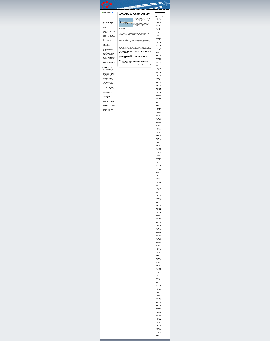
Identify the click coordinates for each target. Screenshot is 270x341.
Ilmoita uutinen (105, 63)
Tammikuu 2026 (158, 28)
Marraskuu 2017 (158, 168)
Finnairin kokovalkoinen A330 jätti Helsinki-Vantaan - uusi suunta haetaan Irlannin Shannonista (108, 103)
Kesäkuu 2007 (158, 319)
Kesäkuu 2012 (158, 261)
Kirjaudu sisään (138, 64)
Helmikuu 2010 (158, 295)
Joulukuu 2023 (158, 64)
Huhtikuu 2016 (158, 195)
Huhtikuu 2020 (158, 126)
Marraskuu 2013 (158, 236)
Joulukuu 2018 (158, 149)
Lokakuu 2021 (158, 101)
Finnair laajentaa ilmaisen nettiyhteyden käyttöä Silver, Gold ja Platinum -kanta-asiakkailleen (109, 53)
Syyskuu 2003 (158, 334)
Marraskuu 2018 (158, 151)
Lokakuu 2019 (158, 135)
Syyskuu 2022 (158, 85)
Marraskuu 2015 (158, 202)
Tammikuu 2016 (158, 199)
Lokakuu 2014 (158, 221)
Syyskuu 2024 (158, 51)
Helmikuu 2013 (158, 249)
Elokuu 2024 (158, 52)
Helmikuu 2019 (158, 146)
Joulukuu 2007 (158, 315)
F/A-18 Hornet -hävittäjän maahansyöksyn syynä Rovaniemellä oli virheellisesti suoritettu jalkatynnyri (108, 94)
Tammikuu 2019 (158, 148)
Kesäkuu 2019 (158, 141)
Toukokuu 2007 (158, 321)
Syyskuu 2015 (158, 205)
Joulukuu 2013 (158, 235)
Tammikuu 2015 (158, 216)
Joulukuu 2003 (158, 329)
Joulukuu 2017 (158, 166)
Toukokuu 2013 (158, 245)
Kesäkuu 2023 (158, 72)
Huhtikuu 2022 (158, 92)
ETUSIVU (125, 9)
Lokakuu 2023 (158, 66)
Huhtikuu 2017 (158, 178)
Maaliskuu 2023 (158, 76)
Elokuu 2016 (158, 189)
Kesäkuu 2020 (158, 124)
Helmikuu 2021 (158, 112)
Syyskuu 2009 (158, 302)
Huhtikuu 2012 (158, 264)
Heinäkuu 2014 (158, 225)
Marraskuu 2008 (158, 309)
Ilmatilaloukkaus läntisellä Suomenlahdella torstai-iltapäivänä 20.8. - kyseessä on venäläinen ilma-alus (109, 48)
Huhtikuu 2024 (158, 58)
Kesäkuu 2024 (158, 55)
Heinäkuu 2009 (158, 303)
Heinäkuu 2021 (158, 105)
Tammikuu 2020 (158, 131)
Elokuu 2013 (158, 241)
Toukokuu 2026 (158, 22)
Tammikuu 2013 (158, 251)
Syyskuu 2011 (158, 273)
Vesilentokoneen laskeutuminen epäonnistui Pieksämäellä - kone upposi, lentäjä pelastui (108, 39)
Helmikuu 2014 (158, 232)
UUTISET (129, 9)
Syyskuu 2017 (158, 171)
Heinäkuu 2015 (158, 208)
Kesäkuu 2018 (158, 158)
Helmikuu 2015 (158, 215)
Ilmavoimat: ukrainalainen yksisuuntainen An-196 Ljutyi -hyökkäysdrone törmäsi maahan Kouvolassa (108, 84)
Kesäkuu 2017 (158, 175)
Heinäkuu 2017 (158, 174)
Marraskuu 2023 (158, 65)
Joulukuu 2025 (158, 29)
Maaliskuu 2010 (158, 294)
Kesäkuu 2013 (158, 244)
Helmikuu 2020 (158, 129)
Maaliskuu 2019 (158, 145)
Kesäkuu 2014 (158, 226)
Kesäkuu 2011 (158, 278)
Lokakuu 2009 (158, 301)
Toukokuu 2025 (158, 39)
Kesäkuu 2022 (158, 89)
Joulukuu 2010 (158, 286)
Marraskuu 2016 (158, 185)
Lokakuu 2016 (158, 186)
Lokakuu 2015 (158, 203)
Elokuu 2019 (158, 138)
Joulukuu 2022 (158, 81)
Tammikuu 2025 (158, 45)
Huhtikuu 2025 (158, 41)
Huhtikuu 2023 (158, 75)
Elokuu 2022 (158, 86)
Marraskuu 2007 (158, 316)
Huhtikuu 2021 (158, 109)
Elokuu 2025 (158, 35)
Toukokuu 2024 (158, 56)
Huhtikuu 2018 (158, 161)
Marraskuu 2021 (158, 99)
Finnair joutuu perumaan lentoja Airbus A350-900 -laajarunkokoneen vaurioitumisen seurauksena (109, 74)
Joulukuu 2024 (158, 46)
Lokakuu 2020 (158, 118)
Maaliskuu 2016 (158, 196)
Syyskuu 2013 (158, 239)
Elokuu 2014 (158, 224)
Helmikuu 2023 (158, 78)
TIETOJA (145, 9)
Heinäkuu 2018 (158, 156)
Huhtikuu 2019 (158, 144)
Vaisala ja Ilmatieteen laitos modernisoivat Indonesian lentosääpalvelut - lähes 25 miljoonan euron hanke (109, 30)
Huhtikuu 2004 (158, 325)
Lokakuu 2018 (158, 152)
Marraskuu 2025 (158, 31)
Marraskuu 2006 (158, 323)
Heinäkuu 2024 (158, 53)
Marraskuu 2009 (158, 299)
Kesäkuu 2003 (158, 336)
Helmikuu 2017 (158, 181)
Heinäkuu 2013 (158, 242)
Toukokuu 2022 (158, 91)
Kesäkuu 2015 (158, 209)
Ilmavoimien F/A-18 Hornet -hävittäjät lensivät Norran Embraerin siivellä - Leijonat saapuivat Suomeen (109, 99)
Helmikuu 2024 (158, 61)
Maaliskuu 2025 (158, 42)
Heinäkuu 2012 (158, 259)
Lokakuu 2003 (158, 332)
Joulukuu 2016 (158, 183)
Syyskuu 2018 (158, 153)
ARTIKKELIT (135, 9)
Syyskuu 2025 (158, 33)
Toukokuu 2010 (158, 292)
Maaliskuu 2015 (158, 214)
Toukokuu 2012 (158, 262)
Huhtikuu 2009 (158, 308)
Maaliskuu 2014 (158, 231)
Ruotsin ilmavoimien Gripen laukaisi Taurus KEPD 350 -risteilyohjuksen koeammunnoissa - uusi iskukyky (109, 21)
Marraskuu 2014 (158, 219)
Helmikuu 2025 (158, 44)
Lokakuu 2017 (158, 169)
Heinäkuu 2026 (158, 19)
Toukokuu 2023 (158, 74)
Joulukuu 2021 (158, 98)
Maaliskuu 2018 (158, 162)
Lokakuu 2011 (158, 272)
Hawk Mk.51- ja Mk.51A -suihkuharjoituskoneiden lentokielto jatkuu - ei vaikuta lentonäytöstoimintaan (109, 43)
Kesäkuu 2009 (158, 305)
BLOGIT (140, 9)
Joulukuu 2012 (158, 252)
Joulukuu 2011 (158, 269)
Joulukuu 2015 (158, 201)
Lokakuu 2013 (158, 238)
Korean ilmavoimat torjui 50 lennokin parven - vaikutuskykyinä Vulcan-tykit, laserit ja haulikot (109, 70)
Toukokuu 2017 (158, 176)
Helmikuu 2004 (158, 328)
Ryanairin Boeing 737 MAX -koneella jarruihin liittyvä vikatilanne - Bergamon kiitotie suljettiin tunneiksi (134, 13)
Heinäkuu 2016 (158, 191)
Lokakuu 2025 (158, 32)
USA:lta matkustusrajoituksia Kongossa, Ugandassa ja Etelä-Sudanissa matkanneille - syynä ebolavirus (108, 25)
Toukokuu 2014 (158, 228)
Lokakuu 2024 (158, 49)
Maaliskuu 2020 (158, 128)
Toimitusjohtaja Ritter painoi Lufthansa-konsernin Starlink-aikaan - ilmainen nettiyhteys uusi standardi (109, 57)
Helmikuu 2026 (158, 26)
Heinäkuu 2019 (158, 139)
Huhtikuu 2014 (158, 229)
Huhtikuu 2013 (158, 246)
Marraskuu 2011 (158, 271)
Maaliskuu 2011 (158, 282)
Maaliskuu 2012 (158, 265)
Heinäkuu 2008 (158, 312)
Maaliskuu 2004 (158, 326)
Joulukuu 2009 (158, 298)
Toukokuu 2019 (158, 142)
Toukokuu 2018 (158, 159)
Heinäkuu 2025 (158, 36)
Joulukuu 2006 (158, 322)
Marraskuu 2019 (158, 133)
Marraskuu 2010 (158, 288)
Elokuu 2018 (158, 155)
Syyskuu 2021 (158, 102)
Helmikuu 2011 (158, 284)
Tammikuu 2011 (158, 285)
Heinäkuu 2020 (158, 122)
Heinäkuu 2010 (158, 291)
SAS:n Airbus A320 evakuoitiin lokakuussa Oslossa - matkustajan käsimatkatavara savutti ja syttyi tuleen (132, 54)
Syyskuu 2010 (158, 289)
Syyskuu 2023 (158, 68)
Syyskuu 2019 (158, 136)
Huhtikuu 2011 (158, 281)
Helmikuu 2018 (158, 164)
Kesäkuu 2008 (158, 314)
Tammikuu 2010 (158, 296)
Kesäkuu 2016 (158, 192)
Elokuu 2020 (158, 121)
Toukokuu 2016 (158, 194)
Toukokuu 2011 (158, 279)
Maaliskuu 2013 (158, 248)
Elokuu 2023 (158, 69)
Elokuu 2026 (158, 18)
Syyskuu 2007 (158, 318)
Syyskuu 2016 (158, 188)
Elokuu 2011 (158, 275)
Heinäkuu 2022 (158, 88)
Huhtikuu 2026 (158, 24)
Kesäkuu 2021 (158, 106)
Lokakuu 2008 (158, 311)
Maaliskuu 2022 (158, 94)
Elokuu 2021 (158, 103)
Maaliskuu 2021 (158, 111)
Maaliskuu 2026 (158, 25)
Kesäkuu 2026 (158, 21)
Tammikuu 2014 (158, 234)
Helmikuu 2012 (158, 266)
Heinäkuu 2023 (158, 71)
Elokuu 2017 (158, 172)
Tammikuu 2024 (158, 62)
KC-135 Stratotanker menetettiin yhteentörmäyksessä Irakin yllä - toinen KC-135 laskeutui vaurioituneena (108, 89)
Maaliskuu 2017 (158, 179)
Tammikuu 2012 (158, 268)
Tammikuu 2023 (158, 79)
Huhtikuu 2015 (158, 212)
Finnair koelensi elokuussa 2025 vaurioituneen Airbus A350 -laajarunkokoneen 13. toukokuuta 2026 (108, 79)
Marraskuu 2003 (158, 331)
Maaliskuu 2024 (158, 59)
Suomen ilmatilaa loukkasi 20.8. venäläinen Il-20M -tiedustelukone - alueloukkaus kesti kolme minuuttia (109, 35)
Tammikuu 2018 (158, 165)
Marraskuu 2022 (158, 82)
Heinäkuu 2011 (158, 276)
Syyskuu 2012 (158, 256)
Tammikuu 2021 (158, 114)
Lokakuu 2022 (158, 83)
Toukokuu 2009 (158, 306)
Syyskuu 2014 (158, 222)
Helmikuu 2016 (158, 198)
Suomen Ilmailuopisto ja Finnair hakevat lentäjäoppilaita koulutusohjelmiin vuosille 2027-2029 (109, 61)
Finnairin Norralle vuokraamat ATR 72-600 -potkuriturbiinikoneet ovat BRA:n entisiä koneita (109, 106)
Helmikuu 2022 (158, 95)
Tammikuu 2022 (158, 96)
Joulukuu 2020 (158, 115)
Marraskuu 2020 (158, 116)
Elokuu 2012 (158, 258)
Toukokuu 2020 (158, 125)
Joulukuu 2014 (158, 218)
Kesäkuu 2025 (158, 38)
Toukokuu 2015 (158, 211)
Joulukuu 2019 (158, 132)
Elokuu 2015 (158, 206)
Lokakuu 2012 (158, 255)
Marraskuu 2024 (158, 48)
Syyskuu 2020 (158, 119)
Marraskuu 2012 (158, 253)
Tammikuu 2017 (158, 182)
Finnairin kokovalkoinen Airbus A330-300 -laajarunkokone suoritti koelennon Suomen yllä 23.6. (108, 110)
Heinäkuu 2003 (158, 335)
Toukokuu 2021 (158, 108)
